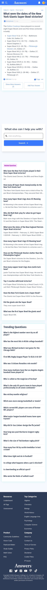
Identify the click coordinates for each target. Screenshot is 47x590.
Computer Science (30, 525)
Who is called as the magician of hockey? (20, 379)
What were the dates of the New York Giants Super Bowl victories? (23, 15)
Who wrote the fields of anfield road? (18, 476)
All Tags (6, 505)
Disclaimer (28, 553)
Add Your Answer (34, 86)
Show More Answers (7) (13, 85)
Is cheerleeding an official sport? (16, 469)
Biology (27, 509)
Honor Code (7, 541)
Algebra (27, 501)
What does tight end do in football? (17, 456)
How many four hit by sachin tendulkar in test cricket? (22, 448)
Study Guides (8, 549)
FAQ (5, 557)
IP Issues (27, 561)
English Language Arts (32, 517)
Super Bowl (11, 36)
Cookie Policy (29, 557)
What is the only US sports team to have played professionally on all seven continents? (22, 386)
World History (29, 513)
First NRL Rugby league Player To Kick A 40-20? (22, 357)
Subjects (6, 10)
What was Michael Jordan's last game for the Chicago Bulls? (21, 349)
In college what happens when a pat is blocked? (22, 463)
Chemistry (27, 505)
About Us (27, 537)
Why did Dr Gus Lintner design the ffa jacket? (21, 425)
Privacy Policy (29, 549)
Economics (28, 529)
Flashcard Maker (9, 545)
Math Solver (7, 553)
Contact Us (28, 541)
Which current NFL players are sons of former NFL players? (21, 408)
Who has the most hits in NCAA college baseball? (23, 341)
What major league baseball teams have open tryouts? (22, 417)
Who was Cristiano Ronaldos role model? (20, 363)
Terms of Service (30, 545)
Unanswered (7, 509)
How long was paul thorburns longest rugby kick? (21, 433)
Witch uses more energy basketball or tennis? (22, 401)
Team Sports (19, 10)
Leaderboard (7, 501)
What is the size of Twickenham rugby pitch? (21, 441)
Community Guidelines (11, 537)
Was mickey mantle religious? (15, 394)
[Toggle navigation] (3, 2)
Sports (12, 10)
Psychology (28, 521)
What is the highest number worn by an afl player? (20, 333)
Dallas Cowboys (13, 26)
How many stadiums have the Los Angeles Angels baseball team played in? (23, 371)
